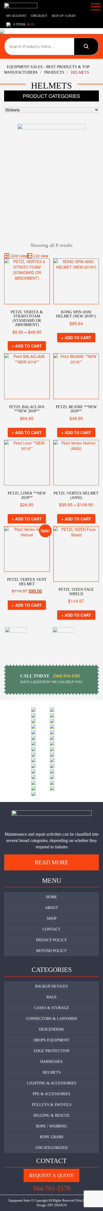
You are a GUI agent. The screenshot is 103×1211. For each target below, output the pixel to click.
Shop (52, 918)
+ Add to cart (27, 346)
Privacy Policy (51, 940)
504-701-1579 (51, 1188)
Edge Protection (51, 1051)
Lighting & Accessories (51, 1083)
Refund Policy (51, 951)
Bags (51, 997)
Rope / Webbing (51, 1126)
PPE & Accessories (51, 1094)
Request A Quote (51, 1175)
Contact (51, 929)
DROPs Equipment (51, 1040)
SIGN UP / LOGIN (64, 15)
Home (51, 897)
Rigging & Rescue (52, 1115)
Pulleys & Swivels (51, 1105)
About (51, 908)
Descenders (51, 1029)
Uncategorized (51, 1148)
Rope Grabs (51, 1137)
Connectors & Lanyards (51, 1019)
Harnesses (51, 1062)
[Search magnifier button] (86, 46)
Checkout (39, 15)
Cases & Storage (51, 1008)
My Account (16, 15)
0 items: (23, 24)
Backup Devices (51, 986)
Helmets (52, 1072)
